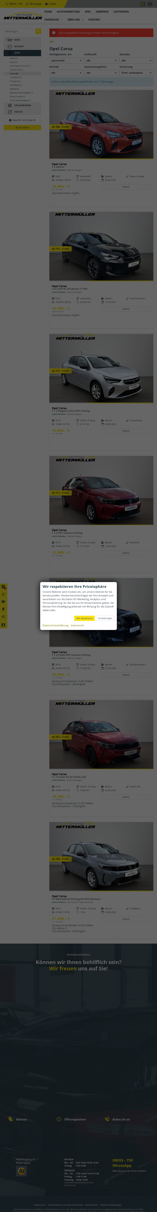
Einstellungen (105, 618)
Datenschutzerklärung (55, 625)
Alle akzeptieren (84, 618)
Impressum (77, 625)
